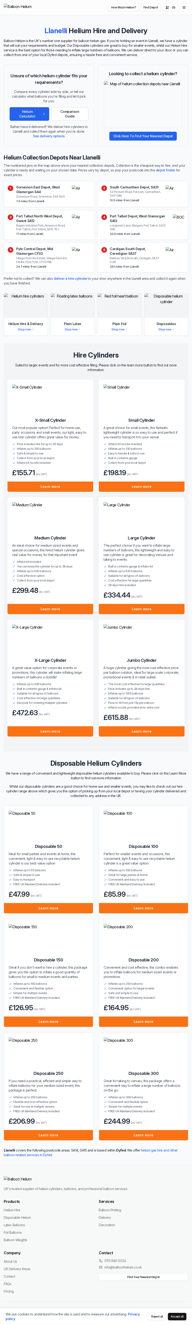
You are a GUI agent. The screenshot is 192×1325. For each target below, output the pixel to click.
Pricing (9, 1291)
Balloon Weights (15, 1240)
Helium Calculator (27, 114)
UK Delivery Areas (17, 1269)
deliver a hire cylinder (70, 278)
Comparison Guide (69, 114)
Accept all (177, 1316)
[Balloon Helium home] (28, 7)
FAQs (7, 1284)
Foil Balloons (13, 1232)
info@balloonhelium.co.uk (123, 1267)
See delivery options (49, 136)
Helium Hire (12, 1210)
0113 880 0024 (115, 1261)
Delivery (105, 1217)
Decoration (107, 1225)
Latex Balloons (14, 1225)
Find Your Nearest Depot (143, 1277)
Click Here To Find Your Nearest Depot (143, 136)
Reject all (157, 1316)
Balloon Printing (110, 1210)
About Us (10, 1261)
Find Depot (151, 7)
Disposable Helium (17, 1217)
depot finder (165, 170)
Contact (9, 1276)
